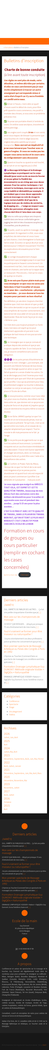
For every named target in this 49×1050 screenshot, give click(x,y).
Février (41, 758)
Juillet (6, 737)
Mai (11, 751)
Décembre (8, 758)
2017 (7, 791)
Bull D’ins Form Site (10, 575)
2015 (7, 805)
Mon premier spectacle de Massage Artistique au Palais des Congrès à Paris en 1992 (24, 648)
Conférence (14, 701)
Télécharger (24, 575)
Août (27, 758)
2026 (7, 734)
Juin (11, 737)
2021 (7, 769)
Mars (39, 773)
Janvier (18, 766)
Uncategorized (15, 711)
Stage (11, 707)
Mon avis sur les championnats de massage (22, 618)
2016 (7, 798)
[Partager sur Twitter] (9, 583)
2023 (7, 755)
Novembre (18, 780)
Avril (16, 737)
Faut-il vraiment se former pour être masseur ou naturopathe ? (23, 633)
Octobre (7, 802)
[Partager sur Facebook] (5, 583)
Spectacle (13, 704)
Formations (9, 47)
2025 (7, 741)
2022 (7, 762)
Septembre (19, 758)
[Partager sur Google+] (13, 583)
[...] (39, 612)
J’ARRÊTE (9, 605)
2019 (7, 784)
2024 (7, 748)
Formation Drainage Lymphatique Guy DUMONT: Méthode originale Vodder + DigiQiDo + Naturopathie (24, 669)
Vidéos (12, 714)
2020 (7, 777)
